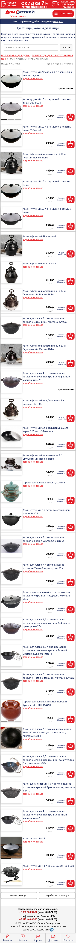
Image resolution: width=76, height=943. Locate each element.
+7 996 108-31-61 (28, 912)
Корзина (38, 940)
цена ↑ (50, 63)
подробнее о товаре (33, 78)
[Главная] (19, 12)
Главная (7, 940)
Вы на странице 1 (19, 895)
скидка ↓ (70, 63)
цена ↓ (59, 63)
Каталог (23, 940)
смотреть (58, 21)
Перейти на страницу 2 (57, 895)
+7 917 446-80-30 (28, 919)
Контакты (68, 940)
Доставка (53, 940)
